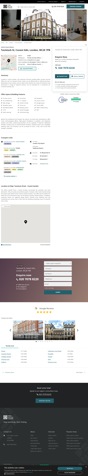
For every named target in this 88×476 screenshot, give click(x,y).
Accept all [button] (70, 468)
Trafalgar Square (6, 356)
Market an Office (53, 446)
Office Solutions (53, 443)
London (11, 42)
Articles (50, 438)
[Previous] (5, 25)
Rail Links (7, 206)
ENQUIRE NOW (63, 76)
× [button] (86, 467)
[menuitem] (39, 435)
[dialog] (44, 470)
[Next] (83, 25)
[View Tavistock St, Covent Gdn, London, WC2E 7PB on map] (8, 63)
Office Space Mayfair (73, 440)
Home (2, 42)
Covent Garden (18, 42)
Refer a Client (52, 435)
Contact (81, 1)
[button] (29, 474)
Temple (50, 356)
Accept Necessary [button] (70, 472)
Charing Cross (20, 154)
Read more (30, 472)
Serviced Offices (35, 443)
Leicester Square (21, 161)
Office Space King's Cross (74, 448)
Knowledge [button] (72, 1)
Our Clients (34, 438)
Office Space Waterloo (73, 446)
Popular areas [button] (53, 1)
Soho (49, 359)
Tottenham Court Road (54, 351)
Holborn (3, 362)
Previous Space (9, 372)
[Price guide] (42, 64)
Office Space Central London (75, 438)
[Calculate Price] (38, 68)
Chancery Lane (52, 362)
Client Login (52, 448)
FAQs (32, 435)
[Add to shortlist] (86, 45)
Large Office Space (36, 448)
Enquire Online (44, 401)
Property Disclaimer (45, 244)
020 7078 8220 (59, 6)
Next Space (79, 372)
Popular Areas (72, 432)
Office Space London (73, 435)
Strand (3, 351)
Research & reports (36, 451)
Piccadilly (50, 354)
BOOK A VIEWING (78, 76)
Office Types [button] (41, 1)
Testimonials (34, 440)
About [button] (63, 1)
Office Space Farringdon (74, 443)
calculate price (27, 68)
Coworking (34, 446)
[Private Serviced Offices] (42, 58)
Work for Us (51, 440)
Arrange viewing (75, 6)
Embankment (20, 167)
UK (6, 42)
